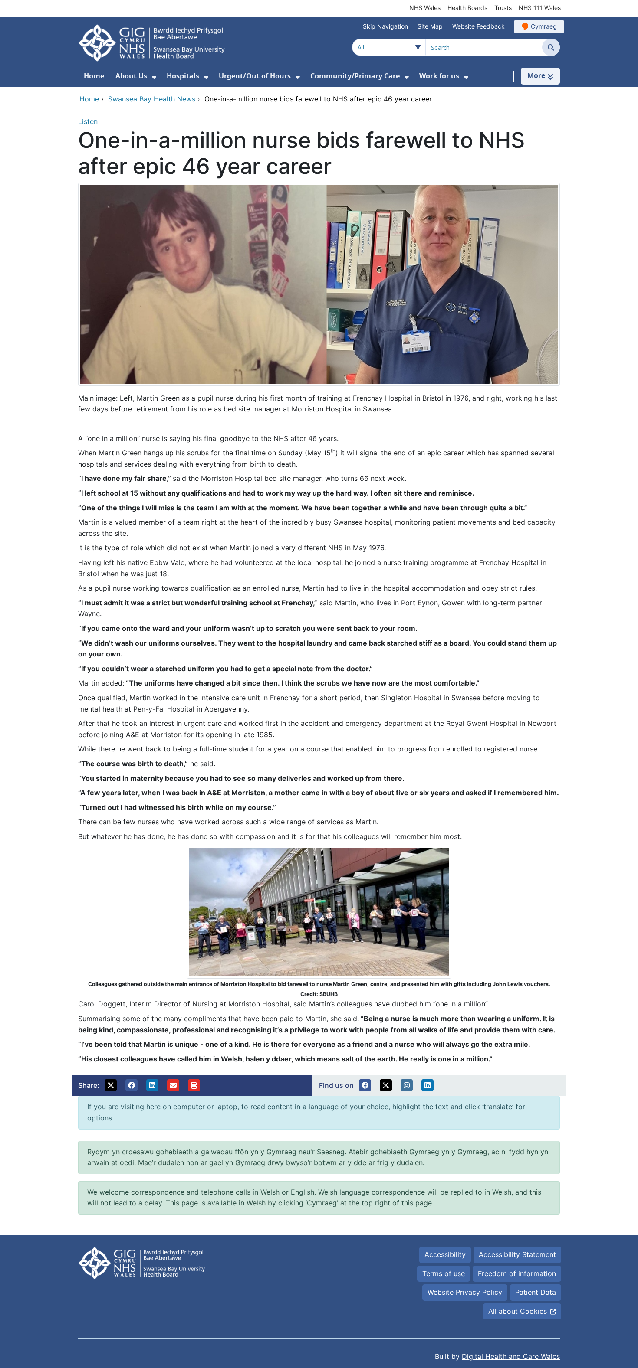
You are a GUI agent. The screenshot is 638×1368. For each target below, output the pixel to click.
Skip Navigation (385, 26)
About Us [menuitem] (131, 76)
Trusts (503, 7)
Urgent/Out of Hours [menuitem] (255, 76)
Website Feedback (478, 26)
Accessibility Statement (517, 1254)
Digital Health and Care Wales (511, 1356)
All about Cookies (517, 1311)
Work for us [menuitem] (439, 76)
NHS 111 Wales (540, 7)
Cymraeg (544, 26)
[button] (110, 1085)
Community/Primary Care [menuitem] (355, 76)
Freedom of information (517, 1273)
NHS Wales (425, 7)
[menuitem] (154, 77)
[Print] (194, 1085)
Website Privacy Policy (465, 1292)
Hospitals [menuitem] (183, 76)
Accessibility (445, 1254)
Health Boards (467, 7)
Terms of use (443, 1273)
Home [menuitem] (94, 76)
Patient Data (535, 1292)
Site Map (430, 26)
